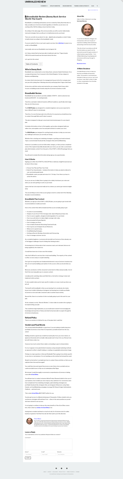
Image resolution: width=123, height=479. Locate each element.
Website (59, 452)
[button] (122, 1)
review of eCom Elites (42, 407)
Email (43, 452)
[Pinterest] (67, 468)
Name (27, 452)
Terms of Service (71, 471)
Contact (49, 471)
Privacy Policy (62, 471)
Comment (28, 437)
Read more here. (81, 63)
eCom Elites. (34, 374)
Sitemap (77, 471)
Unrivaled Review (35, 2)
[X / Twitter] (61, 468)
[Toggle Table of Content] (39, 64)
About (45, 471)
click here (61, 43)
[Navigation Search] (96, 5)
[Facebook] (56, 468)
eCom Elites (35, 393)
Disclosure (55, 471)
